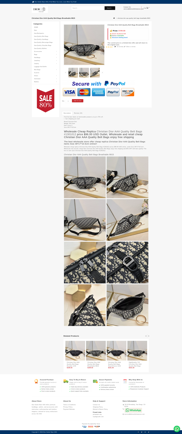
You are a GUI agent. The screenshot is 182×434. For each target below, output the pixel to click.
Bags (35, 54)
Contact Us (96, 404)
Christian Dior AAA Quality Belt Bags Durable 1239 (73, 364)
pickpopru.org (97, 414)
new (35, 30)
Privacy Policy (68, 407)
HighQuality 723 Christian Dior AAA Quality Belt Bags (135, 364)
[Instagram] (145, 432)
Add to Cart (77, 100)
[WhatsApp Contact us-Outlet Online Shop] (177, 429)
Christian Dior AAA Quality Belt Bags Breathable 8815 (89, 154)
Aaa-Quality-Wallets (40, 48)
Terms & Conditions (69, 404)
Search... (110, 8)
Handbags (37, 57)
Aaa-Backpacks (39, 33)
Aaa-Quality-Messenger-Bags (43, 42)
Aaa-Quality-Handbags (41, 39)
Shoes (36, 75)
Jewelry (36, 63)
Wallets (36, 81)
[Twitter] (141, 432)
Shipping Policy (98, 407)
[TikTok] (148, 432)
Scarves (36, 72)
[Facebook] (138, 432)
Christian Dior (72, 121)
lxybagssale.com (98, 416)
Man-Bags (37, 69)
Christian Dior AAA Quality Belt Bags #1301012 (103, 133)
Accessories (38, 51)
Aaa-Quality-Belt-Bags (41, 36)
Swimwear (37, 78)
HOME (36, 27)
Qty (63, 101)
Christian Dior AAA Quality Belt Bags (98, 148)
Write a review (130, 46)
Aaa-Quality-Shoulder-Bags (42, 45)
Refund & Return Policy (100, 409)
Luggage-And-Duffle (40, 66)
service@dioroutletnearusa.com (135, 414)
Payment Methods (69, 409)
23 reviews (120, 46)
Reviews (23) (78, 113)
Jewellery (37, 60)
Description (67, 113)
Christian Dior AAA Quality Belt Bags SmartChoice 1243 (114, 364)
